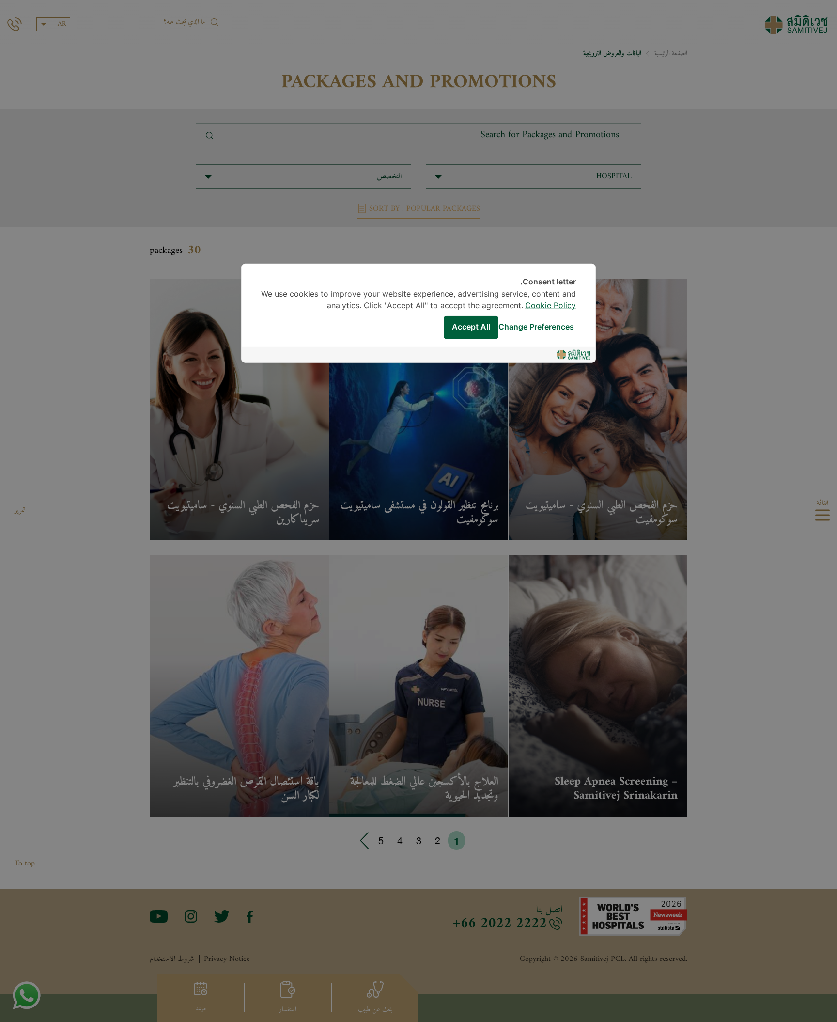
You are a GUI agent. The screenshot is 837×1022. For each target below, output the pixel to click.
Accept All (471, 327)
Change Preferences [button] (536, 327)
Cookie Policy (550, 305)
